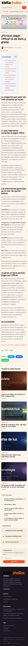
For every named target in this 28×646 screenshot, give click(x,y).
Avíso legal (6, 628)
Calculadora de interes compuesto (12, 618)
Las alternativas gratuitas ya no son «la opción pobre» (10, 78)
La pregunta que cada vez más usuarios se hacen (10, 63)
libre (6, 350)
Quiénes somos (7, 596)
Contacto (5, 601)
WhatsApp (5, 360)
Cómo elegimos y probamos (10, 599)
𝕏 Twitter (11, 356)
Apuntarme (14, 561)
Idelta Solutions (15, 643)
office (11, 350)
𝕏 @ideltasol (6, 589)
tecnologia (4, 32)
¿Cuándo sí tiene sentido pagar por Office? (10, 86)
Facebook (19, 356)
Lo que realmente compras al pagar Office (10, 71)
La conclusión (9, 90)
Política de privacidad (8, 625)
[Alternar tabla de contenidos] (14, 57)
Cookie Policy (6, 630)
